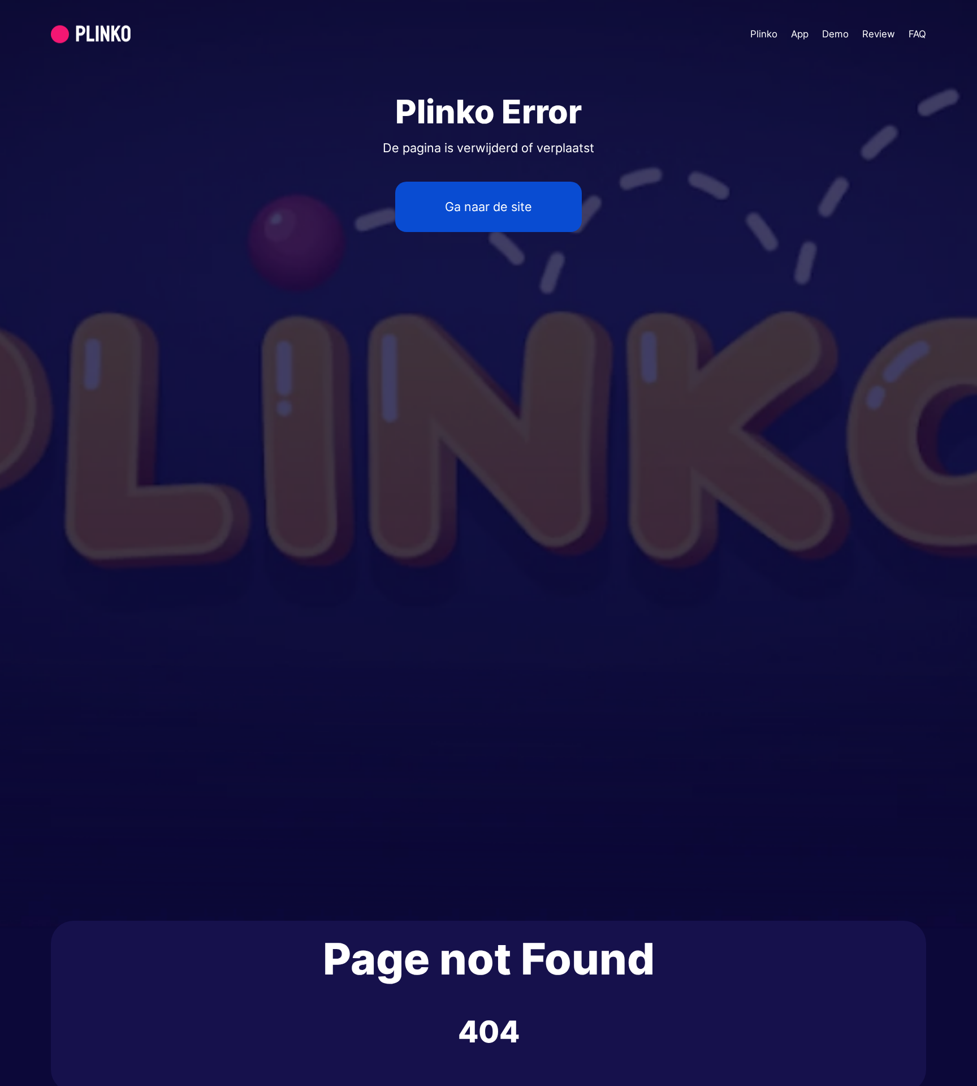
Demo (835, 34)
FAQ (917, 34)
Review (878, 34)
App (800, 34)
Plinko (763, 34)
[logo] (117, 34)
